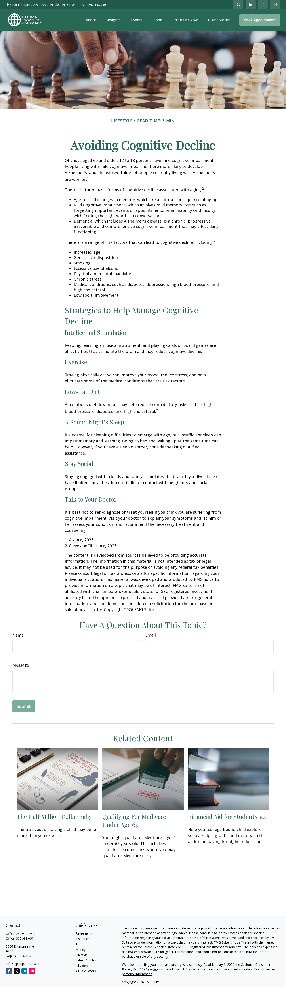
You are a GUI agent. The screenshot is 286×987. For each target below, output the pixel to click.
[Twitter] (238, 4)
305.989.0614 (25, 938)
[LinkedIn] (251, 4)
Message (20, 665)
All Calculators (86, 971)
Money (81, 949)
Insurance (83, 939)
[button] (91, 20)
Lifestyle (82, 955)
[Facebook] (263, 4)
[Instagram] (32, 971)
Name (18, 635)
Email (150, 635)
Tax (78, 944)
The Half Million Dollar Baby (54, 816)
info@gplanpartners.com (23, 963)
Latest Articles (86, 960)
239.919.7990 (96, 4)
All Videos (82, 965)
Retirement (84, 933)
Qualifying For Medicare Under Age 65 (134, 820)
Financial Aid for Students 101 (227, 816)
